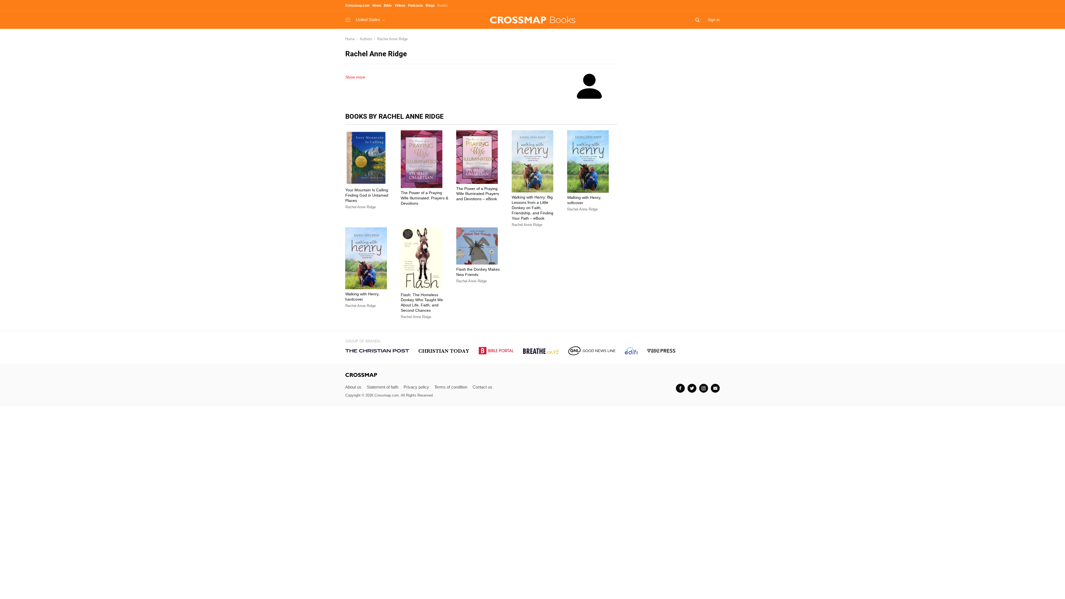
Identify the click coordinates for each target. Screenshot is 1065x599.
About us (353, 387)
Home (350, 39)
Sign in (714, 19)
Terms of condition (450, 387)
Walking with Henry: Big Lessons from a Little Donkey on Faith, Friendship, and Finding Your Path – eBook (532, 207)
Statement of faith (382, 387)
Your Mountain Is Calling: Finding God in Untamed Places (367, 195)
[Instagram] (703, 388)
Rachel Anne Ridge (392, 39)
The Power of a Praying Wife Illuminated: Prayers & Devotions (424, 198)
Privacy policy (416, 387)
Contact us (482, 387)
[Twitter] (692, 388)
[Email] (715, 388)
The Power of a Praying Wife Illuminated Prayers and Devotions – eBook (477, 193)
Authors (366, 39)
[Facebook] (680, 388)
